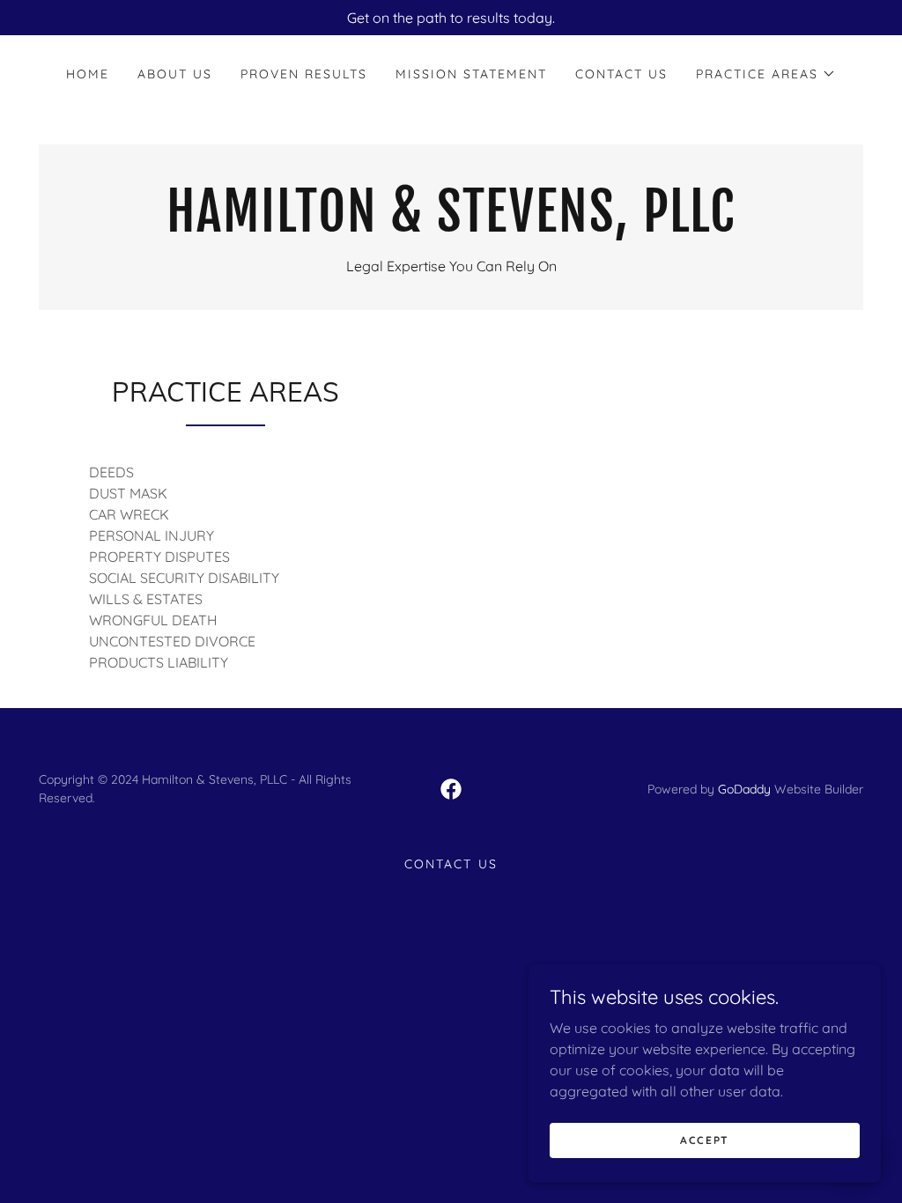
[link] (451, 226)
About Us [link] (174, 74)
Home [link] (87, 74)
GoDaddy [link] (744, 789)
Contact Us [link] (621, 74)
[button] (766, 74)
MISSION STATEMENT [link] (471, 74)
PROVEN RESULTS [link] (303, 74)
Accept (704, 1140)
